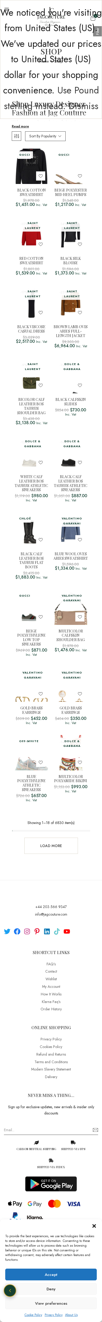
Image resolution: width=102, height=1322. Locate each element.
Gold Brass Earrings (31, 710)
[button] (94, 1226)
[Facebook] (17, 931)
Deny (51, 1289)
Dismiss (83, 106)
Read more (20, 126)
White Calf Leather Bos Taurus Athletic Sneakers (31, 483)
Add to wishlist (40, 176)
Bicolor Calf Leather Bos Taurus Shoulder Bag (31, 406)
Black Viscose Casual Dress (31, 329)
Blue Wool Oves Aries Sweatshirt (70, 556)
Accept (51, 1275)
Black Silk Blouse (70, 260)
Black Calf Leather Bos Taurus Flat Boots (31, 560)
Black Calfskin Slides (70, 401)
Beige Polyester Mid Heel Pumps (70, 192)
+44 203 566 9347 (51, 906)
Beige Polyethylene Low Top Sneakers (31, 638)
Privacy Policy (54, 1315)
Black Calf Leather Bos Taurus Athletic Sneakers (70, 483)
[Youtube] (67, 931)
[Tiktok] (57, 931)
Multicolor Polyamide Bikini (70, 779)
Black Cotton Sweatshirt (31, 192)
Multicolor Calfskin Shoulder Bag (70, 635)
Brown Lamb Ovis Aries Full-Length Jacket (71, 331)
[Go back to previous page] (10, 1290)
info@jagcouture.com (51, 914)
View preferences (51, 1303)
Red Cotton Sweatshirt (31, 260)
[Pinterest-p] (37, 931)
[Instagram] (27, 931)
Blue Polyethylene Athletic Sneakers (31, 783)
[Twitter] (7, 931)
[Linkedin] (47, 931)
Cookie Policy (33, 1315)
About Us (71, 1315)
